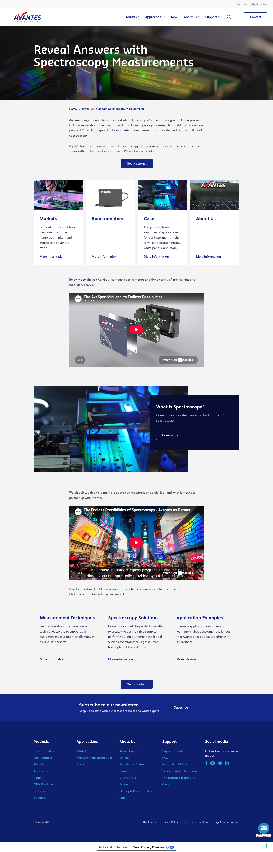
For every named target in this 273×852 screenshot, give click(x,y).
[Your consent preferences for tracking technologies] (266, 845)
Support (169, 741)
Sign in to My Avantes (252, 4)
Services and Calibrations (179, 771)
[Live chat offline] (264, 829)
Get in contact (137, 163)
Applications (87, 741)
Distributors (127, 777)
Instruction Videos (175, 764)
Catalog (167, 784)
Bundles (39, 797)
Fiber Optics (42, 764)
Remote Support (229, 822)
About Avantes (129, 751)
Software (40, 791)
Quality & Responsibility (135, 791)
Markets (82, 751)
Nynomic (125, 771)
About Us (127, 741)
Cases (80, 764)
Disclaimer (149, 822)
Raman (38, 777)
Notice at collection (113, 847)
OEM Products (43, 784)
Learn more (170, 435)
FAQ (165, 757)
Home (73, 109)
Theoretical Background (178, 777)
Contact (255, 17)
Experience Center (132, 764)
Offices (124, 757)
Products (41, 741)
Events (124, 784)
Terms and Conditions (197, 822)
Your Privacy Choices (148, 847)
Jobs (122, 797)
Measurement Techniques (94, 757)
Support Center (173, 751)
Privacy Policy (170, 822)
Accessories (41, 771)
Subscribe (181, 707)
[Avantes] (27, 17)
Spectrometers (44, 751)
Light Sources (43, 757)
